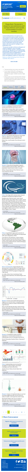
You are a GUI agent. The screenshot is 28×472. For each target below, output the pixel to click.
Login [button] (17, 6)
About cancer (14, 445)
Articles (5, 87)
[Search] (24, 18)
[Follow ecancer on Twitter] (19, 461)
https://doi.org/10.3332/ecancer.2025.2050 (11, 280)
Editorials (11, 87)
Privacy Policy (5, 467)
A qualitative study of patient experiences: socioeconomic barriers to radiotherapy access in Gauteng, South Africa (13, 336)
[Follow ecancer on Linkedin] (22, 461)
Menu (7, 14)
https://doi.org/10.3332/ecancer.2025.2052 (11, 246)
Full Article (20, 116)
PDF (24, 116)
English (19, 2)
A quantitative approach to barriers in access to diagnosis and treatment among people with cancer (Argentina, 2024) (14, 234)
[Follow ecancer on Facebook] (16, 461)
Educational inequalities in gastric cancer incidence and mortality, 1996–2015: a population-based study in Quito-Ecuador (13, 167)
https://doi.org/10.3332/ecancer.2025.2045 (11, 314)
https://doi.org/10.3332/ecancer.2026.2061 (11, 174)
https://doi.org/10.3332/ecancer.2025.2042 (11, 373)
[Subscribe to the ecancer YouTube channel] (24, 461)
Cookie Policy (5, 463)
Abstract (16, 116)
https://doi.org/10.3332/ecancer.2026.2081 (11, 144)
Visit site (14, 435)
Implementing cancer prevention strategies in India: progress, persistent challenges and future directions (11, 365)
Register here (14, 425)
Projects (4, 462)
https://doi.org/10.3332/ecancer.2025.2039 (11, 404)
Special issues (16, 87)
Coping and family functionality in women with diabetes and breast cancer (12, 106)
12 (21, 412)
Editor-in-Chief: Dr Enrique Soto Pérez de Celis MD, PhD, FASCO (13, 57)
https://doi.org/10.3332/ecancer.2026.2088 (11, 115)
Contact (4, 460)
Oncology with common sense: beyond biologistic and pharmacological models (13, 195)
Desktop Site (5, 466)
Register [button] (23, 6)
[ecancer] (7, 4)
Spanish (24, 2)
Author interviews (22, 87)
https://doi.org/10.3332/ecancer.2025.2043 (11, 343)
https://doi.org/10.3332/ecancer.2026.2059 (11, 212)
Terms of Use (5, 465)
